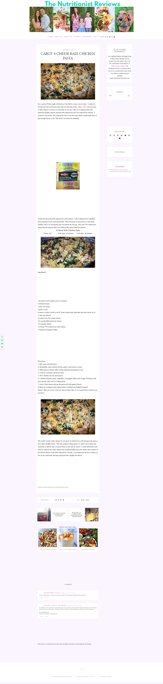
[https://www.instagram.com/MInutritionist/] (101, 37)
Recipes (77, 37)
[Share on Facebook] (2, 340)
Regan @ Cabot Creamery (55, 605)
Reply (41, 597)
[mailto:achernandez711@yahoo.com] (114, 37)
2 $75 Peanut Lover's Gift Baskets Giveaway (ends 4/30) (120, 170)
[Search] (128, 95)
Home (51, 37)
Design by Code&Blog (105, 676)
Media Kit (68, 37)
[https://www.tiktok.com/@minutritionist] (107, 37)
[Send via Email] (63, 500)
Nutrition (87, 37)
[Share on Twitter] (58, 500)
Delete (47, 597)
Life (94, 37)
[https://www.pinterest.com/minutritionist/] (103, 37)
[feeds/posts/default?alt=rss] (112, 37)
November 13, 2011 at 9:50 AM (67, 593)
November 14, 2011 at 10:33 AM (74, 605)
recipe (82, 499)
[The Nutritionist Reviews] (82, 31)
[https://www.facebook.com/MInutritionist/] (105, 37)
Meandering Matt (52, 593)
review (87, 499)
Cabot (84, 107)
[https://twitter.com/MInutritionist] (109, 37)
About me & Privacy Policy (85, 676)
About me (58, 37)
